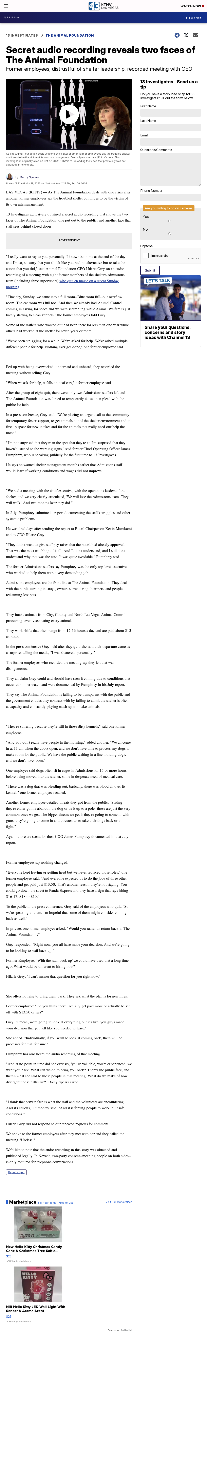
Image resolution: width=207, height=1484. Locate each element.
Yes (146, 216)
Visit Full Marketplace (119, 1202)
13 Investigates (22, 35)
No (145, 229)
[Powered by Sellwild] (126, 1330)
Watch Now (191, 6)
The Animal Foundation (69, 35)
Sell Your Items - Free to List (55, 1202)
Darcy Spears (29, 177)
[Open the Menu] (6, 6)
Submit (150, 270)
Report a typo (16, 1172)
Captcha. (146, 246)
